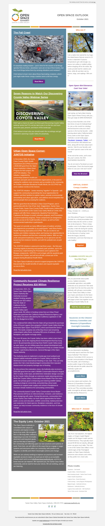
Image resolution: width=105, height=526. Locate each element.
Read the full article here (22, 270)
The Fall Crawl (22, 32)
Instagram (79, 140)
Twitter (85, 140)
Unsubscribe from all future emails (52, 524)
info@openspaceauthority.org (42, 459)
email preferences (44, 520)
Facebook (71, 140)
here (94, 2)
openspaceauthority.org (72, 503)
